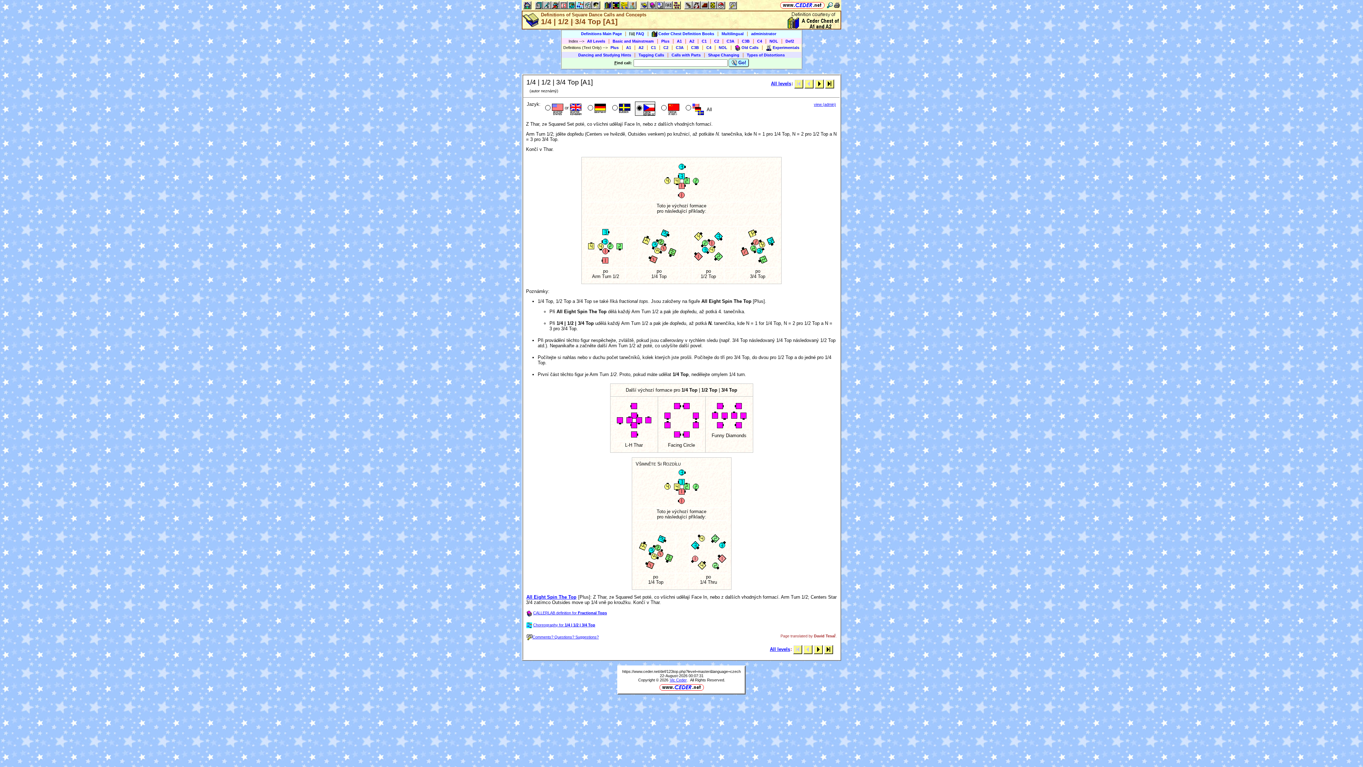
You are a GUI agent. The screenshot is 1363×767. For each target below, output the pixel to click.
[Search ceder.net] (830, 5)
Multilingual (733, 34)
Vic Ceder (678, 680)
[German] (596, 108)
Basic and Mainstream (633, 41)
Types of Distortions (766, 55)
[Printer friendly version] (837, 5)
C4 (759, 41)
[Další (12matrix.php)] (819, 83)
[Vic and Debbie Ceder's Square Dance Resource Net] (802, 5)
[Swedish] (620, 108)
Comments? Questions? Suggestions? (565, 637)
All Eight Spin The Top (551, 597)
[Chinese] (669, 108)
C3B (746, 41)
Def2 (789, 41)
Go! (741, 62)
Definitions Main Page (601, 34)
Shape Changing (723, 55)
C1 (704, 41)
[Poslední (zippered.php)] (829, 83)
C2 (716, 41)
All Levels (596, 41)
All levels (781, 83)
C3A (730, 41)
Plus (665, 41)
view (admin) (825, 104)
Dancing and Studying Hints (604, 55)
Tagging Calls (651, 55)
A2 (691, 41)
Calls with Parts (686, 55)
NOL (774, 41)
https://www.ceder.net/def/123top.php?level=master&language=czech (681, 671)
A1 (679, 41)
